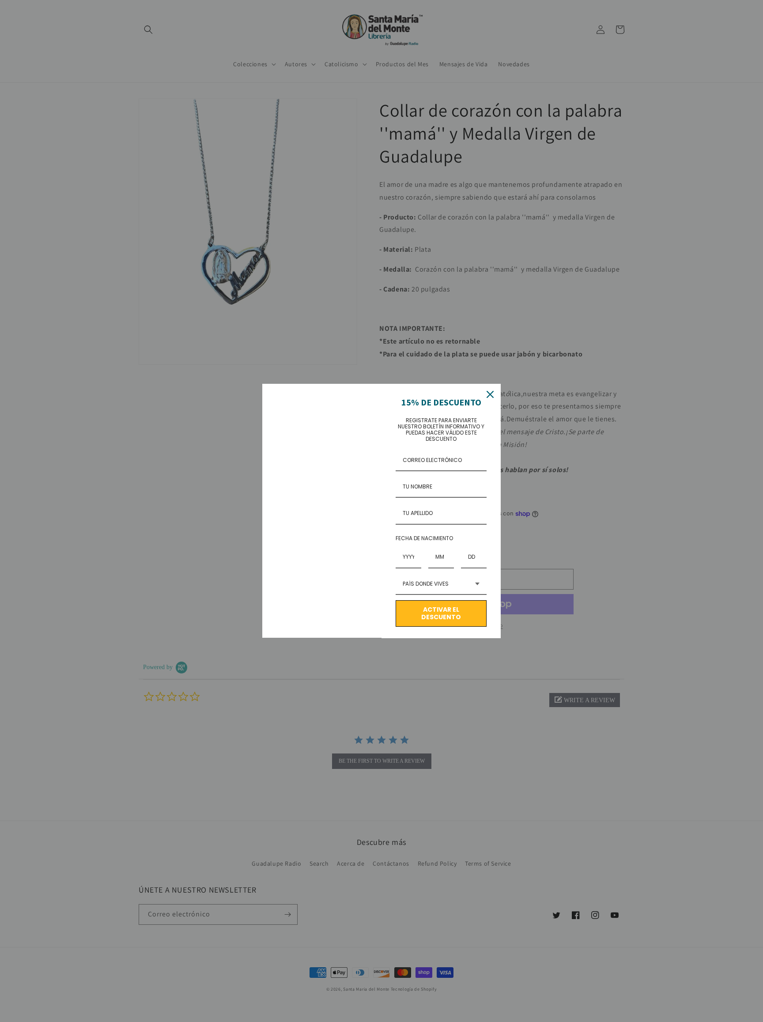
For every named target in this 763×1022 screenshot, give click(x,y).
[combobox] (441, 584)
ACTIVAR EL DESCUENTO (441, 613)
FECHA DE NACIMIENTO (424, 538)
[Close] (490, 394)
